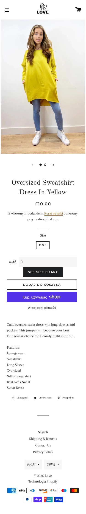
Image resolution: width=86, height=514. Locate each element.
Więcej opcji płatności (42, 307)
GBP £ (51, 464)
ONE (43, 245)
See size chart (43, 272)
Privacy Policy (43, 452)
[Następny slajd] (53, 165)
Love (48, 476)
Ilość (12, 262)
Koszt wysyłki (53, 213)
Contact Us (43, 445)
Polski (31, 464)
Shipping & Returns (43, 439)
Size (43, 235)
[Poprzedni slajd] (33, 165)
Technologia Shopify (43, 481)
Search (43, 432)
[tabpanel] (43, 86)
